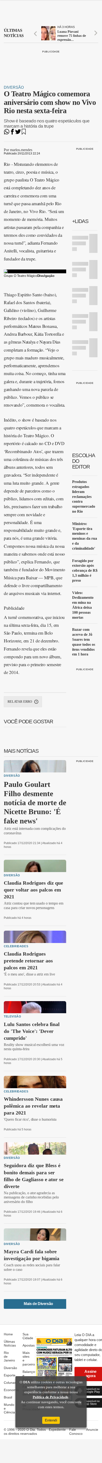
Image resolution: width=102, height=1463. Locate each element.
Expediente (57, 1429)
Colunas (10, 1382)
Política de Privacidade (50, 1397)
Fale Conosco (76, 1431)
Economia (11, 1390)
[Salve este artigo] (24, 133)
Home (8, 1334)
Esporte (9, 1375)
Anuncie (92, 1429)
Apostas (29, 1345)
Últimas (13, 33)
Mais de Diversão (38, 1304)
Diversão (14, 87)
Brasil (8, 1397)
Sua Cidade (28, 1336)
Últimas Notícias (10, 1343)
